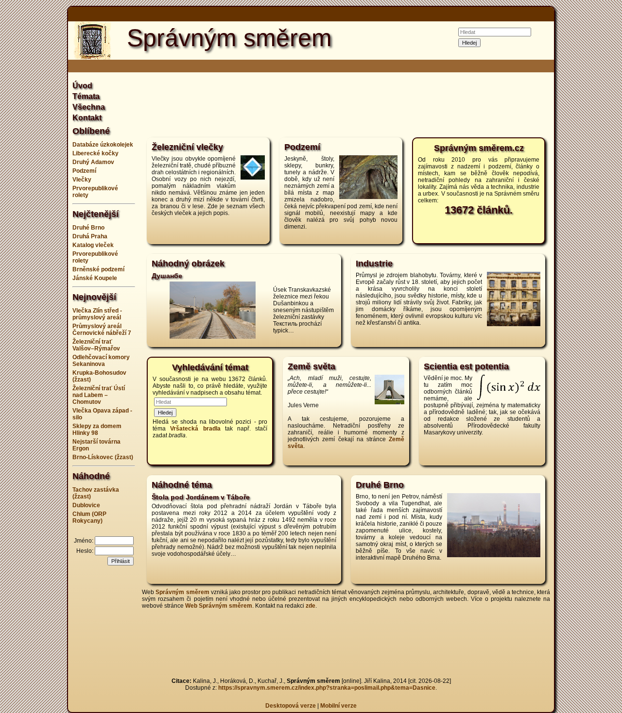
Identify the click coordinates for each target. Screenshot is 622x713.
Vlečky (81, 179)
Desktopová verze (291, 705)
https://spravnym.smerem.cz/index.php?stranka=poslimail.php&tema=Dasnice (326, 687)
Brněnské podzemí (98, 269)
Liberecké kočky (95, 153)
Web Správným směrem (218, 605)
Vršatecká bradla (195, 428)
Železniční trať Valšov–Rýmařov (96, 345)
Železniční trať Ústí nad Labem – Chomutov (98, 395)
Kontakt (87, 118)
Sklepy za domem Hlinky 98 (96, 429)
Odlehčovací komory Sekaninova (101, 360)
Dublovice (86, 505)
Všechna (88, 107)
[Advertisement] (593, 356)
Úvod (82, 86)
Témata (86, 96)
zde (310, 605)
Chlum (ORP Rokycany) (89, 517)
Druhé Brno (88, 227)
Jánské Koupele (94, 278)
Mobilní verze (338, 705)
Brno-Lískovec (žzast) (102, 457)
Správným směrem (182, 592)
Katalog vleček (93, 245)
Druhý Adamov (93, 162)
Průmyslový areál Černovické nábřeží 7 (101, 329)
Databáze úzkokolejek (102, 144)
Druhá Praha (89, 236)
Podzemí (84, 170)
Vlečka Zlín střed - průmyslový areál (97, 314)
